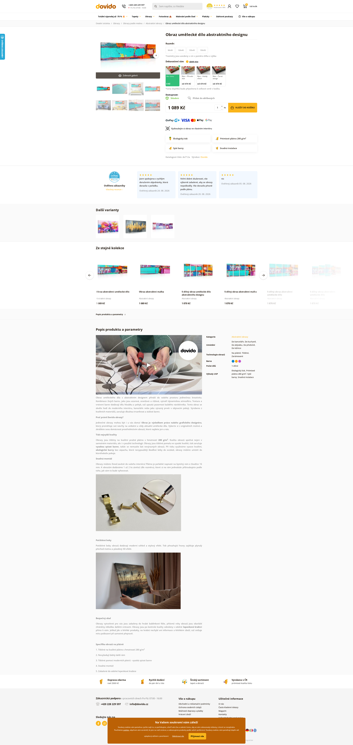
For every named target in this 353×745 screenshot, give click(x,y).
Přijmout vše (197, 736)
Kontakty (223, 714)
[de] (247, 730)
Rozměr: (170, 43)
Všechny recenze (114, 189)
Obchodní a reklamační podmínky (194, 704)
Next (156, 55)
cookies (126, 730)
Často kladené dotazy (228, 707)
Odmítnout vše (178, 736)
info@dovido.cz (138, 704)
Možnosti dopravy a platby (191, 711)
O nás (221, 704)
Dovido (204, 157)
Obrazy (116, 23)
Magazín (222, 711)
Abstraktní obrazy (154, 23)
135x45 (192, 50)
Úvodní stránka (103, 23)
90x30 (170, 50)
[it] (251, 730)
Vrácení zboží (185, 714)
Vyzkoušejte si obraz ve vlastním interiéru (191, 128)
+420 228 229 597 (110, 704)
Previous (89, 275)
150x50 (203, 50)
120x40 (181, 50)
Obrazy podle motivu (132, 23)
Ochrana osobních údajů (190, 707)
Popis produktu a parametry (109, 314)
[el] (255, 730)
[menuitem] (113, 16)
